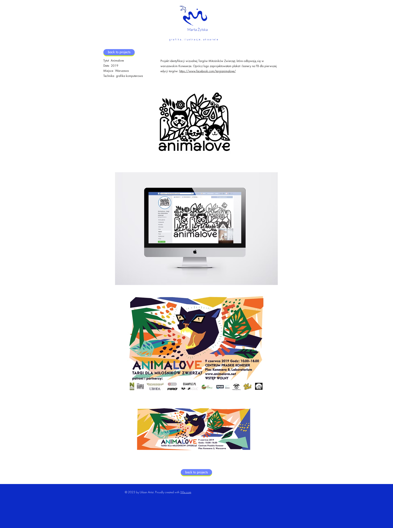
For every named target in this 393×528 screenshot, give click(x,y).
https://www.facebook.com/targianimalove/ (207, 71)
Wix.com (185, 492)
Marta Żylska (197, 29)
